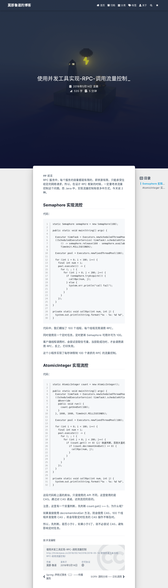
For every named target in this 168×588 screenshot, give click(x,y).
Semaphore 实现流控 (155, 183)
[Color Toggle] (157, 5)
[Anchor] (41, 205)
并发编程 (50, 540)
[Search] (151, 5)
